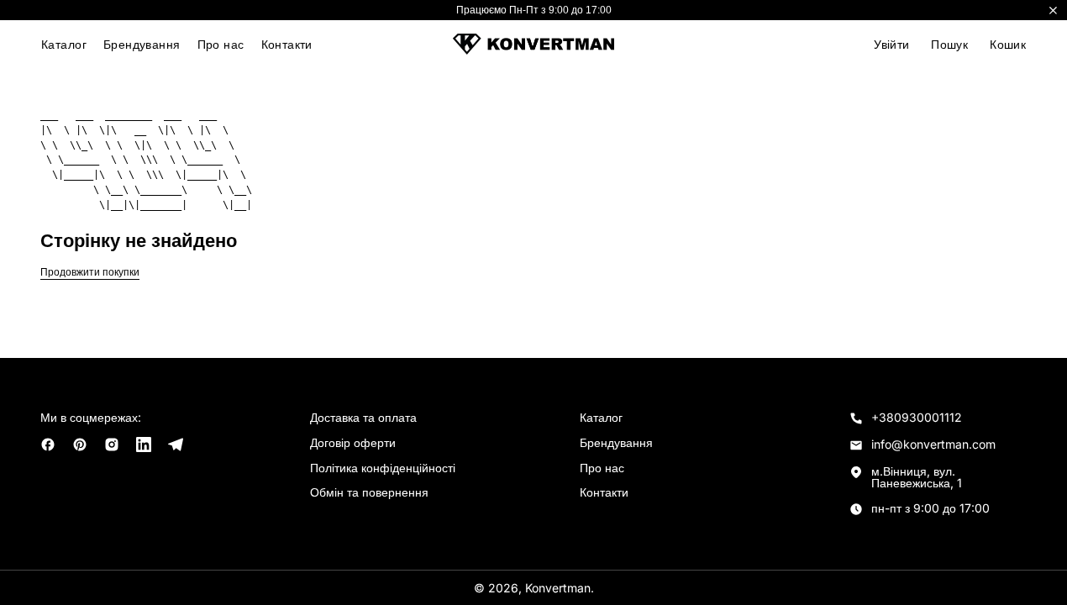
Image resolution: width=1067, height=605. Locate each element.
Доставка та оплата (363, 417)
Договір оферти (353, 442)
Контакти (287, 44)
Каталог (64, 44)
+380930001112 (916, 418)
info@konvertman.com (933, 444)
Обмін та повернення (369, 492)
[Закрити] (1053, 10)
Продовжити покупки (89, 272)
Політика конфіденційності (382, 467)
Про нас (220, 44)
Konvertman (558, 588)
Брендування (142, 44)
